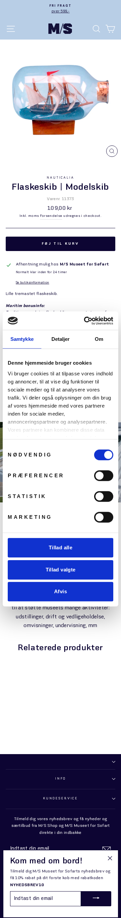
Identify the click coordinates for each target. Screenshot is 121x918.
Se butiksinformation (32, 282)
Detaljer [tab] (60, 339)
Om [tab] (99, 339)
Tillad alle (60, 547)
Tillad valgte (61, 569)
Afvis (60, 591)
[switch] (103, 475)
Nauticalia (60, 177)
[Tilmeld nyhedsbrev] (106, 849)
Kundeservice (60, 798)
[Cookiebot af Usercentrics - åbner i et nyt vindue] (85, 320)
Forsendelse (51, 216)
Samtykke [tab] (22, 339)
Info (60, 778)
